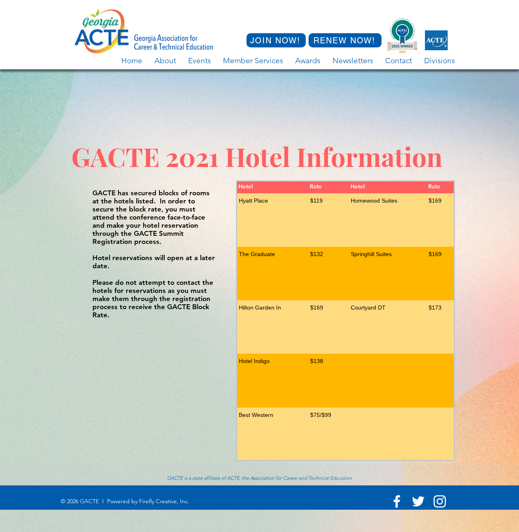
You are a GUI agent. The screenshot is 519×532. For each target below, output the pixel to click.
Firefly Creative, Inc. (164, 501)
